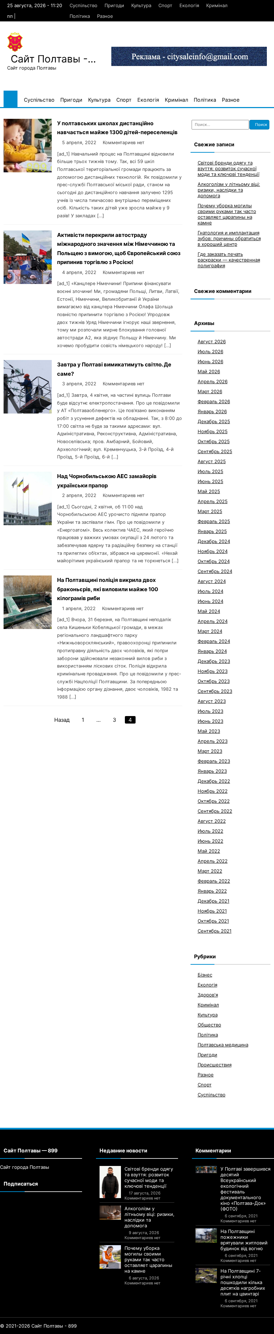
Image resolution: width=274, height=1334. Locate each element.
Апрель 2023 (213, 741)
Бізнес (205, 975)
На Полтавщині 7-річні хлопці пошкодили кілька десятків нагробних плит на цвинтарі (242, 1282)
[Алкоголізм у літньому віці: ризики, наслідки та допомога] (110, 1213)
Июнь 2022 (210, 841)
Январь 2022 (212, 891)
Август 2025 (212, 461)
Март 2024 (210, 631)
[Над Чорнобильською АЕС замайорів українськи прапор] (28, 523)
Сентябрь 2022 (215, 811)
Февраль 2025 (214, 521)
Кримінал (217, 5)
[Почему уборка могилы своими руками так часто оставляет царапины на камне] (110, 1257)
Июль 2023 (210, 711)
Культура (141, 5)
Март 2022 (210, 871)
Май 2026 (209, 371)
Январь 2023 (212, 771)
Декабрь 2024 (214, 541)
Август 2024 (212, 581)
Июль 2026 (210, 351)
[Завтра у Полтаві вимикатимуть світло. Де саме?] (28, 411)
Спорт (165, 5)
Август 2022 (212, 821)
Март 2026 (210, 391)
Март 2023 (210, 751)
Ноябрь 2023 (213, 671)
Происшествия (215, 1064)
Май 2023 (209, 731)
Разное (105, 16)
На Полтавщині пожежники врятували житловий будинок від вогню (244, 1239)
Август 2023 (212, 701)
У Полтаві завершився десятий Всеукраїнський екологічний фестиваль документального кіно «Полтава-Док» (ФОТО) (245, 1189)
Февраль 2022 (214, 881)
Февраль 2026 (214, 401)
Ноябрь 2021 (212, 911)
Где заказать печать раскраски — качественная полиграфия (229, 259)
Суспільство (83, 5)
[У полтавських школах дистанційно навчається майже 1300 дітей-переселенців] (28, 170)
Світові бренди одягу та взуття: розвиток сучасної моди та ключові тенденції (228, 168)
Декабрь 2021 (213, 901)
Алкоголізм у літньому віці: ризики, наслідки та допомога (229, 189)
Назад (62, 719)
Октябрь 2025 (214, 441)
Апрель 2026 (213, 381)
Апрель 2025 (213, 501)
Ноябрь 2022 (213, 791)
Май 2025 (209, 491)
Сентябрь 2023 (215, 691)
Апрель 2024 (213, 621)
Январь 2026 (212, 411)
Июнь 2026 (210, 361)
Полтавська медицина (223, 1045)
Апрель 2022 (213, 861)
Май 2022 (209, 851)
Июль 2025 (210, 471)
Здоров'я (208, 995)
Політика (80, 16)
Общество (209, 1025)
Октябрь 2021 (213, 921)
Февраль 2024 (214, 641)
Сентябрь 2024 (215, 571)
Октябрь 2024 (214, 561)
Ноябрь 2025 (213, 431)
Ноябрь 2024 (213, 551)
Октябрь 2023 (214, 681)
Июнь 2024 (210, 601)
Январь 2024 (212, 651)
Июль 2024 (210, 591)
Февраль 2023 (214, 761)
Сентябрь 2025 (215, 451)
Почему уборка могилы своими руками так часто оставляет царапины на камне (227, 214)
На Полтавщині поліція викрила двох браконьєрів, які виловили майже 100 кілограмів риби (107, 589)
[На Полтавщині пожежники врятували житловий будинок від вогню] (206, 1235)
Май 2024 (209, 611)
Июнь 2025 (210, 481)
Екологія (189, 5)
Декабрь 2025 (214, 421)
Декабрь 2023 (214, 661)
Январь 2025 (212, 531)
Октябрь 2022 (214, 801)
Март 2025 (210, 511)
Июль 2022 (210, 831)
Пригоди (114, 5)
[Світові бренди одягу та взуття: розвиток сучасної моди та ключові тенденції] (110, 1182)
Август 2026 (212, 341)
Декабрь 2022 (214, 781)
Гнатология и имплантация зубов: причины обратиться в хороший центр (229, 238)
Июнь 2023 (210, 721)
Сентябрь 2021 (215, 931)
